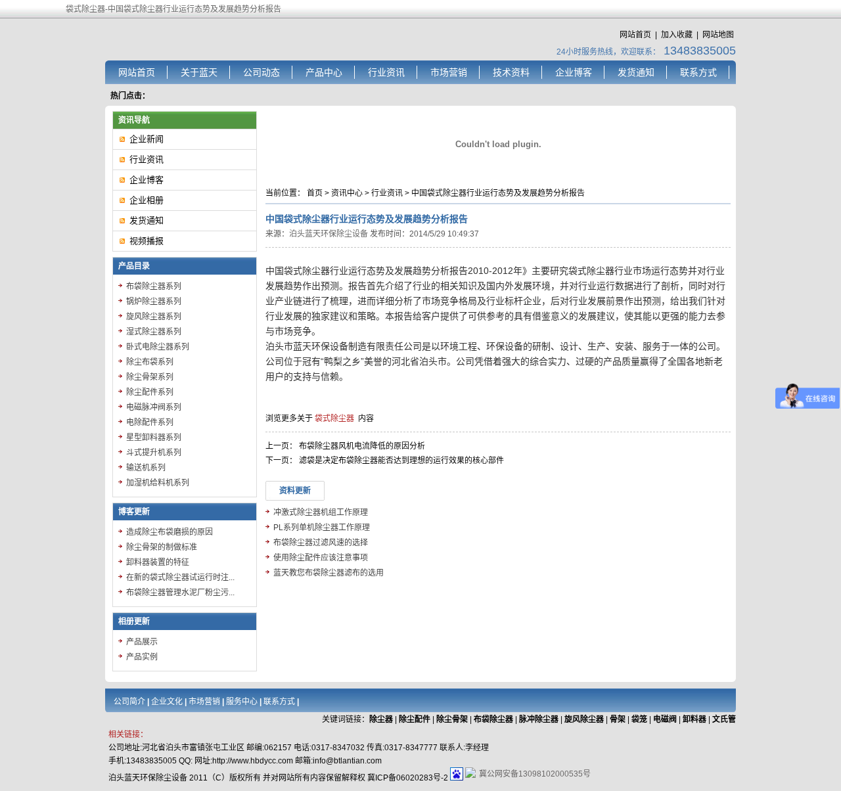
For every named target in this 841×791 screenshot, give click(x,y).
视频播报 (146, 241)
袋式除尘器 (334, 418)
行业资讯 (386, 72)
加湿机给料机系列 (157, 482)
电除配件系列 (149, 422)
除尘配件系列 (149, 392)
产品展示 (142, 641)
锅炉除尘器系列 (153, 301)
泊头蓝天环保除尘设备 (328, 233)
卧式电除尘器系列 (157, 346)
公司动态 (261, 72)
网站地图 (718, 34)
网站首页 (635, 34)
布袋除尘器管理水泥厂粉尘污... (180, 592)
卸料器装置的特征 (157, 562)
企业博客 (573, 72)
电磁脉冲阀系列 (153, 407)
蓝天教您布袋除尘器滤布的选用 (328, 572)
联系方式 (698, 72)
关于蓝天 (199, 72)
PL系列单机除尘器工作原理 (321, 527)
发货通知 (636, 72)
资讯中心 (347, 193)
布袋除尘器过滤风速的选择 (320, 542)
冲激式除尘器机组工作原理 (320, 512)
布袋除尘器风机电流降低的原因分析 (362, 446)
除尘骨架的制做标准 (161, 547)
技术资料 (511, 72)
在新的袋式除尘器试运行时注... (180, 577)
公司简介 (129, 701)
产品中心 (324, 72)
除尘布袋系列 (149, 362)
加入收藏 (677, 34)
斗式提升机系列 (153, 452)
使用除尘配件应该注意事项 (320, 557)
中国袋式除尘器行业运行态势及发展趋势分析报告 (498, 193)
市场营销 (448, 72)
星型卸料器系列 (153, 437)
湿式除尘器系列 (153, 331)
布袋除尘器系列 (153, 286)
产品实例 (142, 657)
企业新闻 (146, 139)
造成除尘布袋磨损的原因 (169, 532)
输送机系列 (146, 467)
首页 (315, 193)
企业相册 (146, 200)
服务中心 (242, 701)
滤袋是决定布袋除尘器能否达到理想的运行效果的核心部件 (401, 460)
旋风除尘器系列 (153, 316)
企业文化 (167, 701)
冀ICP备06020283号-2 (407, 777)
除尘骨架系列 (149, 377)
